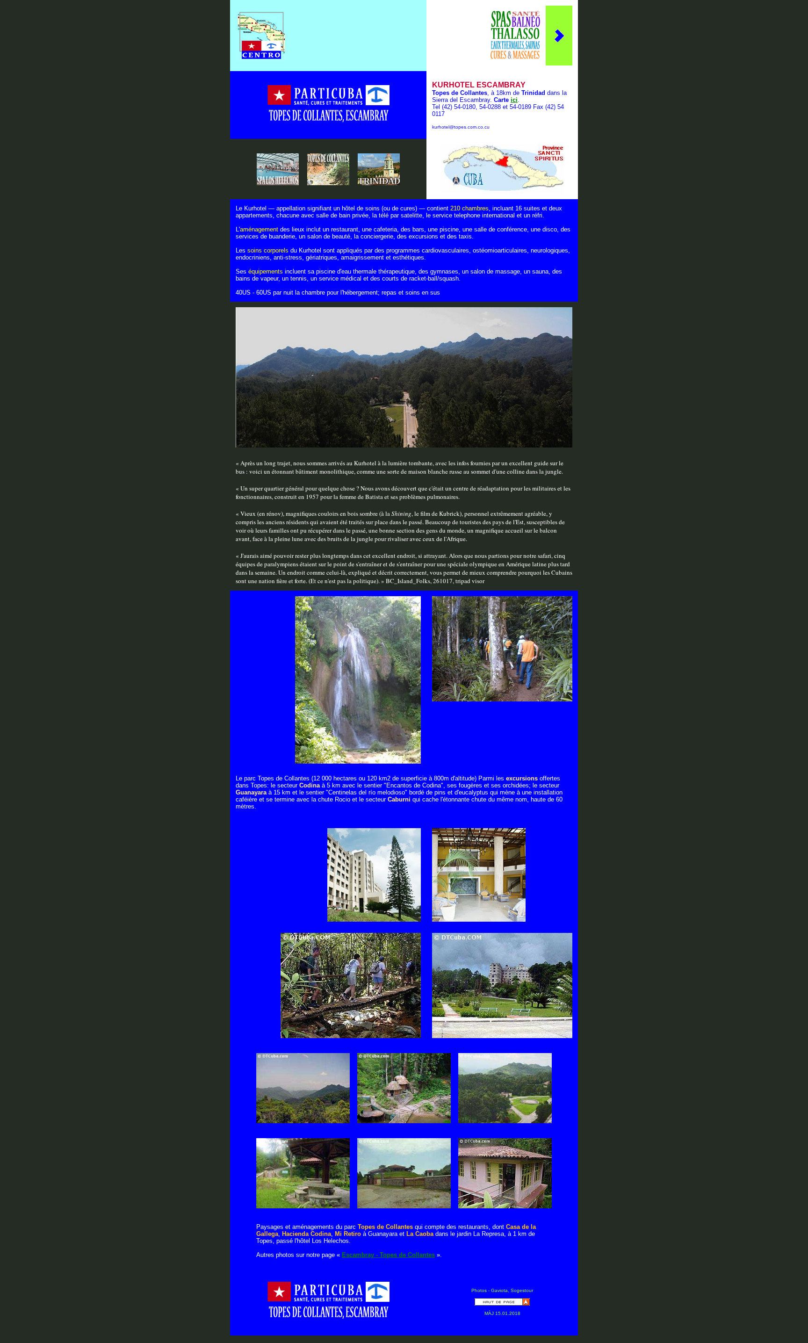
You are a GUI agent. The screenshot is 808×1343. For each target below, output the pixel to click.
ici (514, 99)
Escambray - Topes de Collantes (388, 1254)
